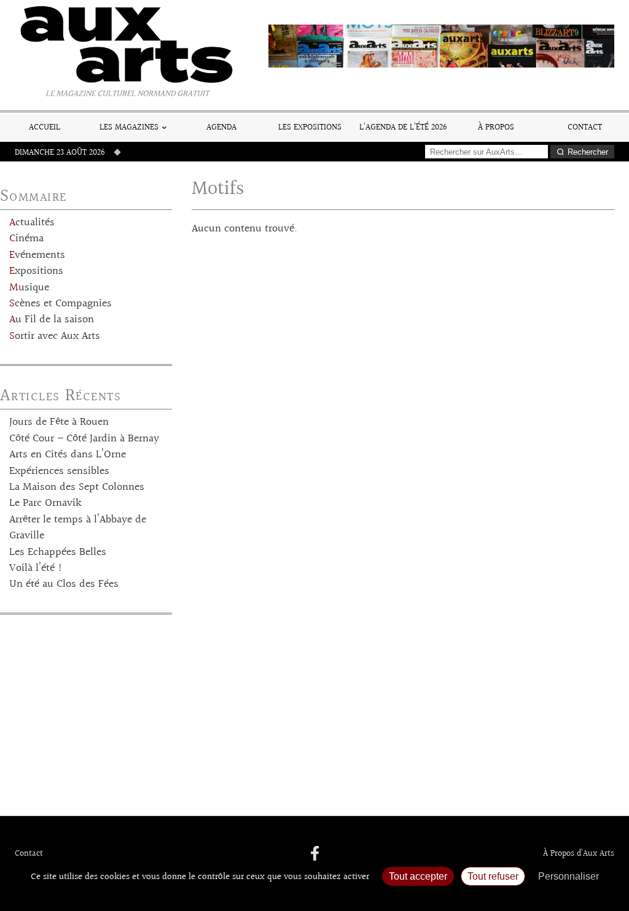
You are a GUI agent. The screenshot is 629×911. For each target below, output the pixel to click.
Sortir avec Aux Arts (54, 336)
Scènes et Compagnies (60, 304)
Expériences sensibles (59, 471)
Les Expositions (310, 127)
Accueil (44, 127)
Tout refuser (492, 876)
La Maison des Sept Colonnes (76, 487)
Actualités (32, 223)
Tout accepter (418, 876)
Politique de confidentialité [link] (314, 896)
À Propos (496, 127)
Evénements (37, 255)
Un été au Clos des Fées (64, 584)
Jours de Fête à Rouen (59, 422)
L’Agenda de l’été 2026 (403, 127)
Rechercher (588, 152)
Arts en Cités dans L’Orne (67, 454)
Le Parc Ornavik (45, 503)
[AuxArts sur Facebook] (314, 854)
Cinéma (26, 239)
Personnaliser (568, 876)
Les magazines (129, 127)
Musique (29, 288)
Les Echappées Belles (57, 552)
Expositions (36, 271)
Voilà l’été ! (36, 568)
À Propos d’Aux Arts (578, 854)
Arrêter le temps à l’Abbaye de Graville (77, 528)
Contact (585, 127)
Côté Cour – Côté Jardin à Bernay (84, 439)
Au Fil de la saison (51, 320)
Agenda (221, 127)
